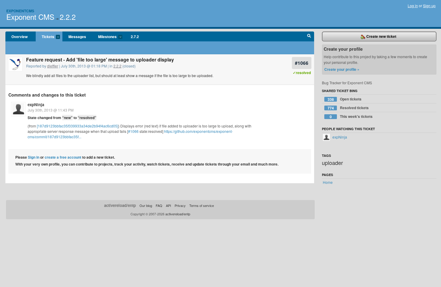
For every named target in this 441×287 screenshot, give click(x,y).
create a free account (63, 157)
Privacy (180, 205)
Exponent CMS (30, 16)
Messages (77, 36)
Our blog (146, 205)
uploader (332, 162)
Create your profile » (341, 69)
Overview (19, 36)
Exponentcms (20, 10)
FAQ (159, 205)
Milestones (104, 37)
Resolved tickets (348, 108)
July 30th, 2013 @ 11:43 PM (51, 109)
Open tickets (345, 99)
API (168, 205)
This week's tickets (351, 116)
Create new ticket (380, 36)
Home (328, 182)
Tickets (45, 37)
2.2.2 (68, 16)
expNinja (36, 104)
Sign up (429, 5)
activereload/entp (120, 205)
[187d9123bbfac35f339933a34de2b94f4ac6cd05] (77, 125)
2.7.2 (135, 36)
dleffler (52, 65)
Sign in (33, 157)
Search (309, 36)
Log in (413, 5)
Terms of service (201, 205)
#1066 (301, 62)
